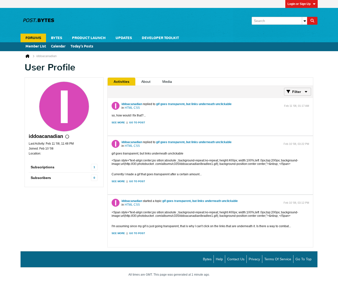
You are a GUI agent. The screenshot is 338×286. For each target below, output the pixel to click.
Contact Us (235, 259)
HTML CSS (132, 108)
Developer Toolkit (160, 38)
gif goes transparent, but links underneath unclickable (194, 104)
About (145, 82)
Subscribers (41, 178)
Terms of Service (277, 259)
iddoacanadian (131, 104)
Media (167, 82)
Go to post (137, 122)
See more (118, 122)
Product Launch (89, 38)
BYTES (56, 38)
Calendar (58, 46)
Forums (33, 38)
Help (219, 259)
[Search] (312, 21)
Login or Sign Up (299, 4)
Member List (35, 46)
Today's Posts (82, 46)
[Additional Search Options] (304, 21)
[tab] (121, 82)
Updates (124, 38)
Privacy (254, 259)
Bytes (207, 259)
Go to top (303, 259)
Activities (121, 82)
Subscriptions (42, 167)
